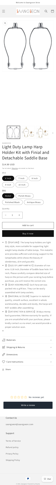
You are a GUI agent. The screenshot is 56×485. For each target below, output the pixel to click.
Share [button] (8, 369)
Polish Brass (25, 196)
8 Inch (35, 178)
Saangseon (24, 484)
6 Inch (8, 178)
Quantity (5, 208)
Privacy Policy (12, 453)
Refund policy (12, 447)
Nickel (8, 196)
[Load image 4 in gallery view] (42, 132)
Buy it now (28, 233)
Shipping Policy (13, 460)
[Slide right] (53, 133)
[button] (3, 11)
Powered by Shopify (34, 484)
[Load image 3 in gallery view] (27, 132)
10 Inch (22, 184)
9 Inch (8, 184)
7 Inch (22, 178)
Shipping (15, 168)
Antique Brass (34, 202)
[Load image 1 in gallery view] (13, 132)
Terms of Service (13, 441)
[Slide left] (3, 133)
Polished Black (12, 202)
